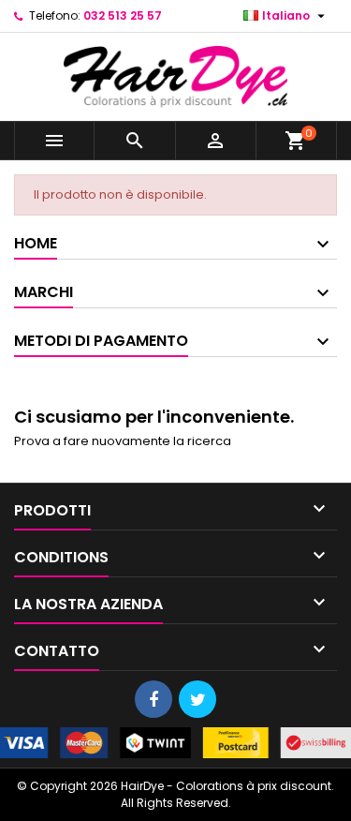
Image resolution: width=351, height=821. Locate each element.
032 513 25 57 (122, 15)
